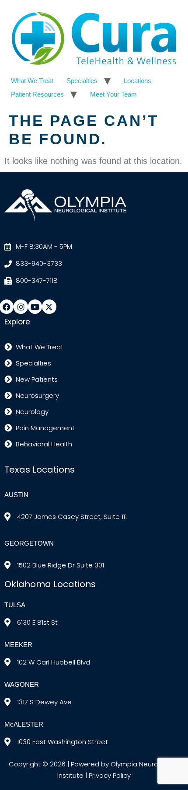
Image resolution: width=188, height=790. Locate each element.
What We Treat (32, 80)
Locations (137, 80)
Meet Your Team (113, 94)
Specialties (81, 80)
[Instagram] (21, 306)
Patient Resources (37, 94)
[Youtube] (35, 306)
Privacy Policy (110, 775)
